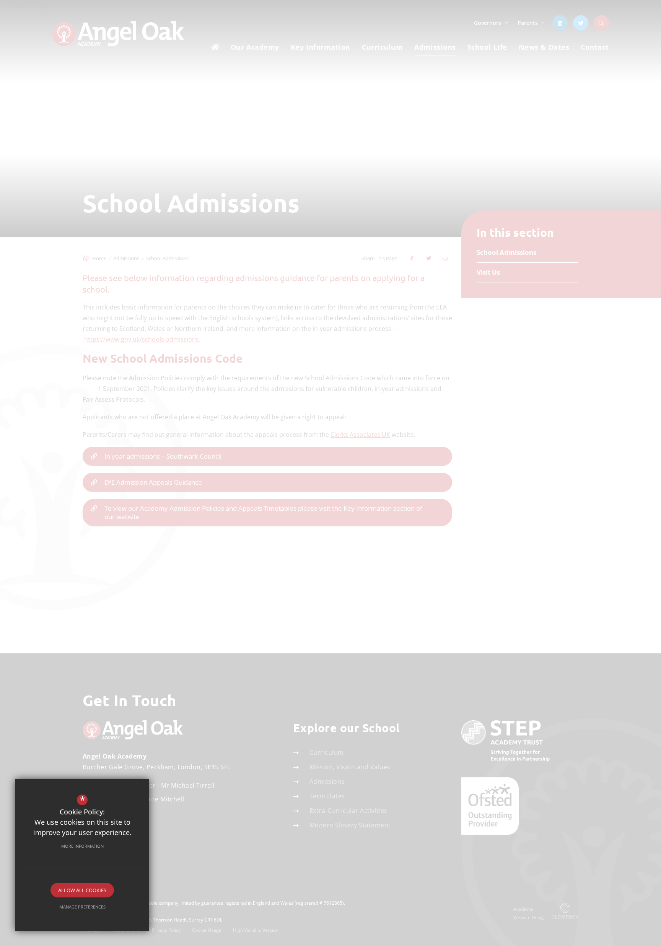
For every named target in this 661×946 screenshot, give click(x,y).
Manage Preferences (82, 907)
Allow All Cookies (82, 890)
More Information (82, 846)
